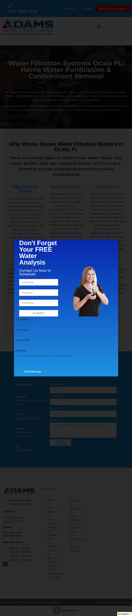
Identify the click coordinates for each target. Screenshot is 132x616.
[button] (114, 244)
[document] (66, 308)
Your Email (22, 329)
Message (21, 350)
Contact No (23, 340)
